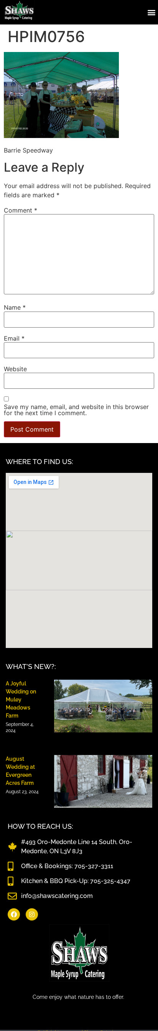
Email (14, 338)
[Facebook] (14, 914)
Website (15, 369)
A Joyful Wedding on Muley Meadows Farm (21, 699)
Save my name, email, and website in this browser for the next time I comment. (76, 410)
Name (15, 307)
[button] (151, 12)
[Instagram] (32, 914)
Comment (20, 210)
